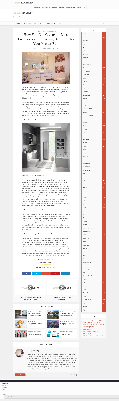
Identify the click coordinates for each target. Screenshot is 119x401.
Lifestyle (54, 7)
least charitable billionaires (90, 331)
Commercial (40, 31)
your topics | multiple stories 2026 (92, 321)
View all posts (20, 375)
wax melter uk (55, 115)
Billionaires (37, 7)
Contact (79, 7)
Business (61, 7)
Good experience (70, 7)
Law (70, 311)
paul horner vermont (88, 333)
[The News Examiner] (23, 2)
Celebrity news (46, 7)
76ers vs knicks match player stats (92, 322)
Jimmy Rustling (47, 48)
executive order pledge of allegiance (93, 335)
